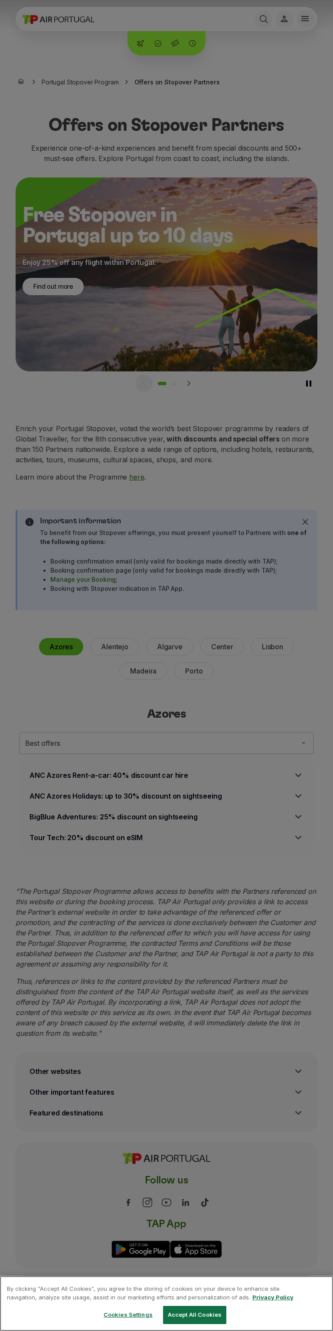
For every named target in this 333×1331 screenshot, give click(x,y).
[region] (166, 1303)
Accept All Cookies (195, 1314)
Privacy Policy (273, 1297)
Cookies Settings (128, 1314)
